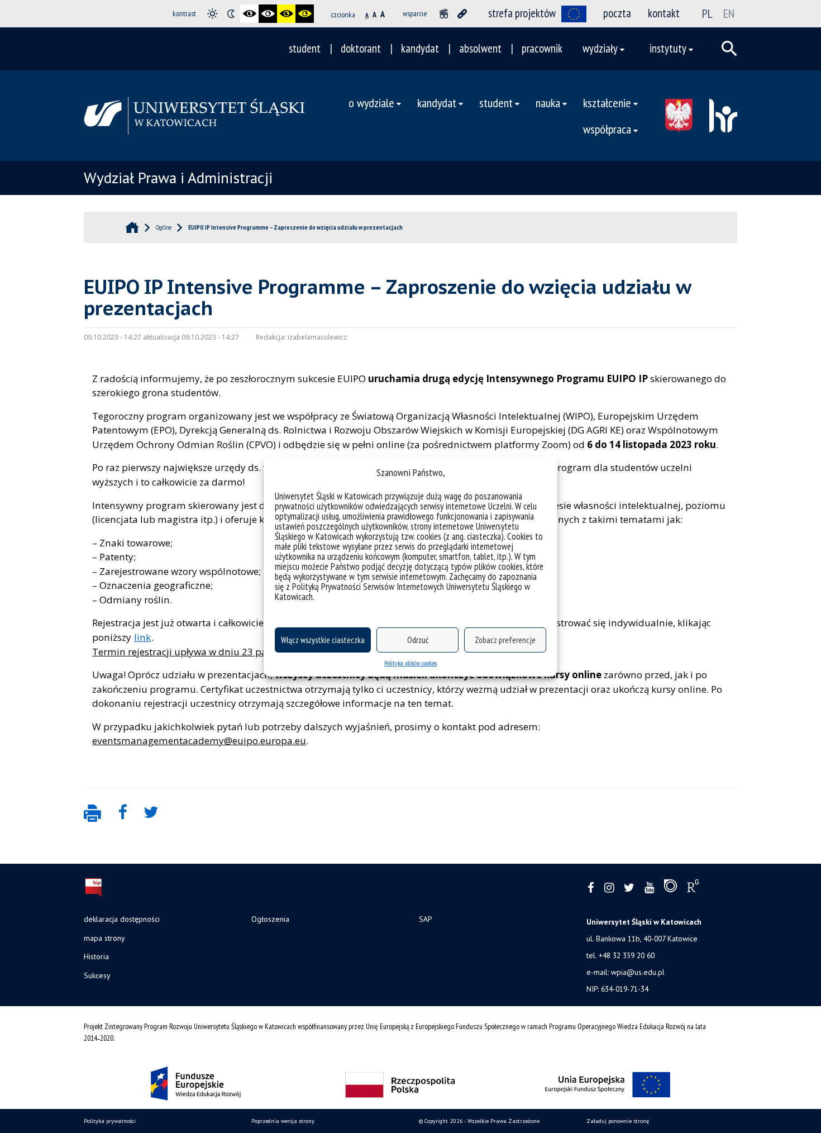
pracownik (542, 48)
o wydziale (371, 102)
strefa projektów (522, 13)
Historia (96, 956)
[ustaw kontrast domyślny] (212, 13)
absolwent (480, 48)
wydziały (600, 48)
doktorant (361, 48)
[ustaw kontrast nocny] (231, 13)
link (142, 637)
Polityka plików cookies (410, 663)
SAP (425, 919)
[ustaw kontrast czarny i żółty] (286, 13)
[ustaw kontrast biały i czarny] (268, 13)
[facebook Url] (591, 888)
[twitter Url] (629, 888)
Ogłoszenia (270, 919)
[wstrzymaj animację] (444, 13)
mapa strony (104, 938)
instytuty (668, 48)
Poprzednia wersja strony (282, 1121)
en (728, 13)
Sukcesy (97, 975)
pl (707, 13)
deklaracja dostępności (122, 919)
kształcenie (607, 102)
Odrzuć (417, 640)
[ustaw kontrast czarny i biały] (249, 13)
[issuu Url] (670, 888)
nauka (548, 102)
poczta (617, 13)
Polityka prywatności (110, 1121)
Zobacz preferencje (505, 640)
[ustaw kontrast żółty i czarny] (304, 13)
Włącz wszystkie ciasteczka (323, 640)
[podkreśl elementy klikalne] (462, 13)
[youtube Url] (649, 888)
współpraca (607, 129)
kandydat (420, 48)
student (305, 48)
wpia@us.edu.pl (638, 972)
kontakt (664, 13)
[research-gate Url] (693, 888)
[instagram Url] (609, 888)
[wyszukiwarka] (729, 48)
